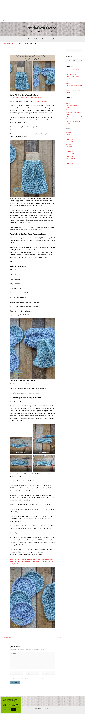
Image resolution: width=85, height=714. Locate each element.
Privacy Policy (53, 39)
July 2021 (68, 144)
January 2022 (69, 139)
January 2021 (69, 149)
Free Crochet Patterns (26, 97)
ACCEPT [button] (14, 709)
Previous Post (7, 637)
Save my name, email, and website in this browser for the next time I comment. (31, 678)
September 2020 (70, 158)
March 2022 (69, 134)
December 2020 (70, 151)
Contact (44, 39)
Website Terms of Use (48, 700)
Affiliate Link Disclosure (43, 702)
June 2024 (68, 132)
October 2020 (69, 156)
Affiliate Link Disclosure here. (41, 101)
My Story (36, 39)
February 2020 (70, 161)
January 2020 (69, 163)
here (17, 252)
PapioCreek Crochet (42, 27)
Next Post (59, 637)
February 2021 (69, 146)
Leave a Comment (37, 97)
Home (30, 39)
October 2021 (69, 141)
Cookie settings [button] (6, 709)
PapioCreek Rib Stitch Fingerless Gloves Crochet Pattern (72, 76)
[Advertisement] (40, 9)
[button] (3, 20)
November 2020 (70, 153)
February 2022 (70, 137)
